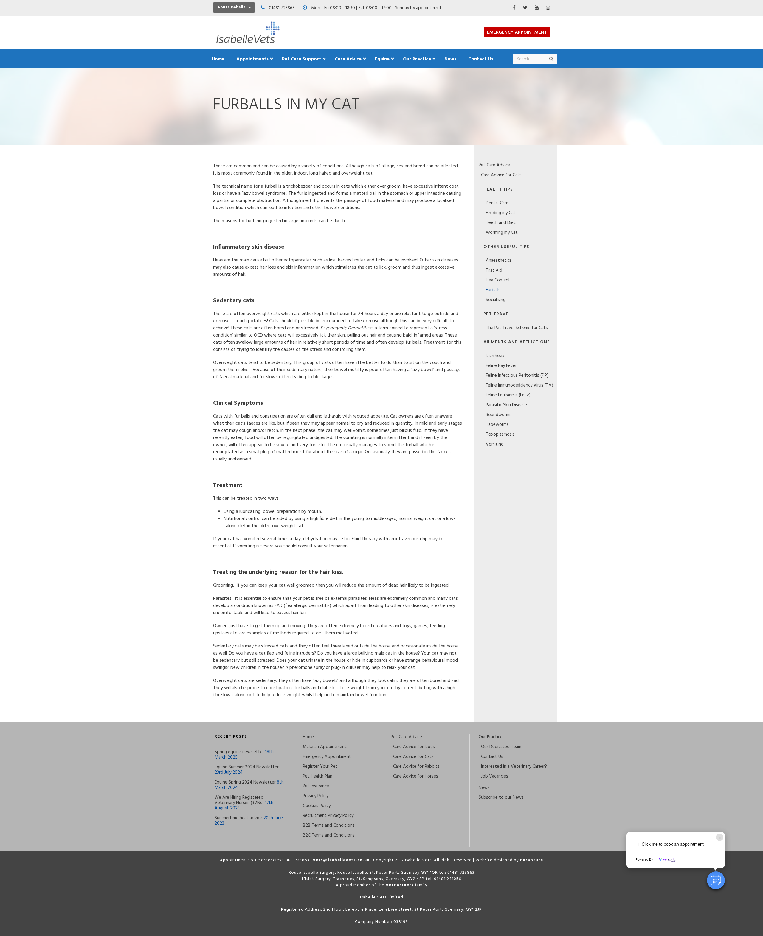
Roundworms (498, 414)
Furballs (493, 290)
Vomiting (494, 444)
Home (308, 737)
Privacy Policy (315, 796)
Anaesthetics (499, 260)
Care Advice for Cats (501, 175)
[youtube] (537, 8)
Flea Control (497, 280)
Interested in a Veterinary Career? (514, 766)
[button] (716, 880)
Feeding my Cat (501, 213)
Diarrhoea (495, 355)
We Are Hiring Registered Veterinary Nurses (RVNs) (239, 800)
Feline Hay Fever (501, 365)
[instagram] (548, 8)
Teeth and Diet (501, 222)
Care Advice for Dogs (414, 746)
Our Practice (491, 737)
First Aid (494, 270)
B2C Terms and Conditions (329, 835)
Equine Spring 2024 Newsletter (245, 782)
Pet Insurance (316, 786)
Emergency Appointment (327, 756)
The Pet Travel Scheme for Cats (517, 327)
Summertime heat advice (238, 818)
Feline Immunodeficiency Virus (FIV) (519, 385)
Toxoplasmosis (500, 434)
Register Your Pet (320, 766)
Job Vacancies (494, 776)
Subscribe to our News (501, 797)
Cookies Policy (317, 805)
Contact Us (492, 756)
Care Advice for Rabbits (416, 766)
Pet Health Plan (317, 776)
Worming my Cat (502, 232)
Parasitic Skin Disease (506, 405)
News (484, 787)
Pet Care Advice (494, 165)
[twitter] (525, 8)
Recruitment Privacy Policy (328, 815)
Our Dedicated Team (501, 746)
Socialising (495, 299)
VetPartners (400, 885)
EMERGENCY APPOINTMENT (517, 32)
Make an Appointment (325, 746)
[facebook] (514, 8)
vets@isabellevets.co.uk (341, 860)
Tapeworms (497, 424)
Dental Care (497, 203)
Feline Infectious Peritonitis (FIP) (517, 375)
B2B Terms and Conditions (329, 825)
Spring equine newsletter (239, 752)
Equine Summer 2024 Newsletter (247, 767)
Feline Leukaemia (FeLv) (508, 395)
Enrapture (531, 860)
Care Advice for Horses (415, 776)
